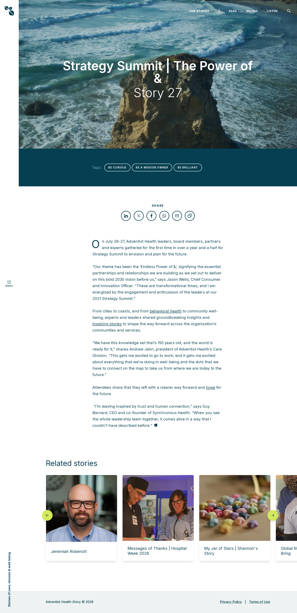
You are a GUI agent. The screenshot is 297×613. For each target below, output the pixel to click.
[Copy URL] (190, 216)
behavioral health (166, 311)
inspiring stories (107, 324)
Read (233, 11)
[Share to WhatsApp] (164, 216)
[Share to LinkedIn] (126, 216)
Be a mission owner (152, 167)
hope (210, 387)
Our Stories (199, 11)
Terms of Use (259, 602)
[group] (81, 518)
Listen (272, 11)
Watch (252, 11)
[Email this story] (177, 216)
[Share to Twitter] (139, 216)
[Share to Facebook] (151, 216)
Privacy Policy (231, 602)
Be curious (117, 167)
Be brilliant (188, 167)
